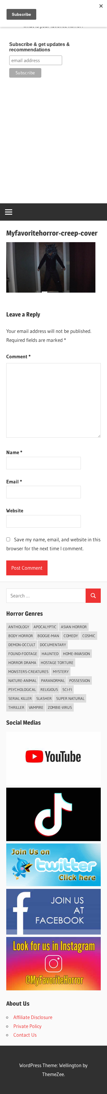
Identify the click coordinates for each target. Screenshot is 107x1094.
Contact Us (25, 1035)
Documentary (53, 644)
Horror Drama (22, 662)
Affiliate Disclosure (32, 1017)
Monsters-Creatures (28, 671)
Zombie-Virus (60, 707)
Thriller (16, 707)
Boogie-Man (48, 635)
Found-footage (22, 653)
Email (14, 481)
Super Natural (70, 698)
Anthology (18, 626)
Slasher (44, 698)
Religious (49, 689)
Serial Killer (20, 698)
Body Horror (20, 635)
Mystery (61, 671)
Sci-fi (67, 689)
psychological (22, 689)
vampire (36, 707)
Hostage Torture (57, 662)
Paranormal (53, 680)
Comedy (71, 635)
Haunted (50, 653)
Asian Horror (74, 626)
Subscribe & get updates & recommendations (39, 47)
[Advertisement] (53, 140)
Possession (79, 680)
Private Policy (27, 1026)
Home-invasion (76, 653)
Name (14, 452)
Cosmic (88, 635)
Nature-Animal (22, 680)
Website (14, 510)
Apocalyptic (45, 626)
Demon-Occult (21, 644)
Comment (18, 356)
